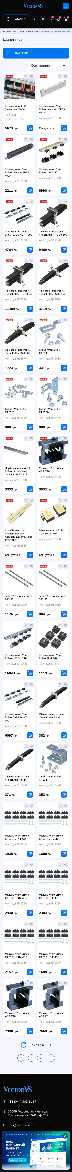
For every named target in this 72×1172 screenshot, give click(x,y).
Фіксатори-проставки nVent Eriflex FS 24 (17, 778)
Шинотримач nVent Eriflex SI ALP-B (50, 656)
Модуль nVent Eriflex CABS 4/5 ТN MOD (17, 837)
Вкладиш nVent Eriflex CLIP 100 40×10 (51, 532)
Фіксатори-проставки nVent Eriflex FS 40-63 (17, 351)
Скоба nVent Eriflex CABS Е (50, 351)
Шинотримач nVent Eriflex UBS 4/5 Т (50, 170)
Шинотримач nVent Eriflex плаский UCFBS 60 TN (52, 109)
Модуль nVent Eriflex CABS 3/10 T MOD (51, 896)
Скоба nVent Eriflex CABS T (16, 410)
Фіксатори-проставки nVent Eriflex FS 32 (51, 715)
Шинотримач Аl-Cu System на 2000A (16, 107)
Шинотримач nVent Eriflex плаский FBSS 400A (17, 172)
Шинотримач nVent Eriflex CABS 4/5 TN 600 (18, 233)
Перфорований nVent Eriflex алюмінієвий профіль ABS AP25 (17, 471)
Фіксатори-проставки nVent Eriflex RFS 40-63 (18, 292)
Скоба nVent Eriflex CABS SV (50, 410)
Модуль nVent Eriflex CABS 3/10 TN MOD (17, 896)
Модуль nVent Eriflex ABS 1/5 (51, 1014)
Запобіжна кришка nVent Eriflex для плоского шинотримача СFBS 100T (18, 535)
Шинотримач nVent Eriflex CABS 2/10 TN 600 (17, 717)
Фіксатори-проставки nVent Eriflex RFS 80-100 (53, 233)
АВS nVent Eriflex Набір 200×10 (18, 597)
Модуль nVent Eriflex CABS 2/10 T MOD (51, 955)
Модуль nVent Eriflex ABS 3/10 (51, 469)
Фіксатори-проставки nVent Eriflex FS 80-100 (52, 292)
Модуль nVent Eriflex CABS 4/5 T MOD (51, 837)
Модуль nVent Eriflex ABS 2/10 (17, 1014)
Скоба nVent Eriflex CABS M (50, 778)
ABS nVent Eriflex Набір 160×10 (52, 597)
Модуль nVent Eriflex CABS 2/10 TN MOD (17, 955)
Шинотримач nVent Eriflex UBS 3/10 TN (16, 656)
